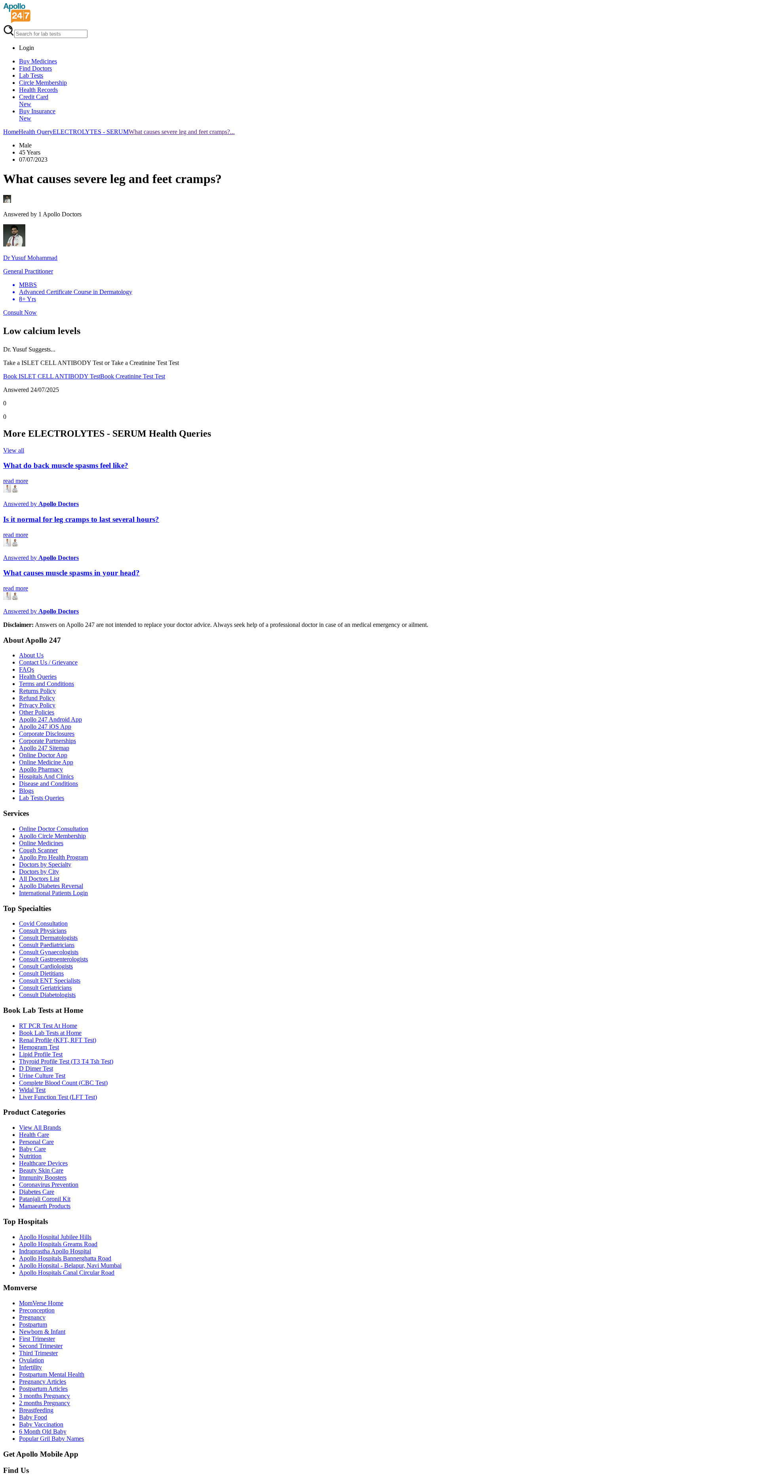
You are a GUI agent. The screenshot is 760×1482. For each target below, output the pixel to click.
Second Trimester (41, 1346)
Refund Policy (37, 698)
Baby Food (33, 1417)
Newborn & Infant (42, 1331)
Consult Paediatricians (46, 945)
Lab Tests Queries (41, 797)
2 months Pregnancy (44, 1403)
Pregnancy (32, 1317)
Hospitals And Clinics (46, 776)
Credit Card (33, 100)
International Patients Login (53, 893)
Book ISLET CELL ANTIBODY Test (51, 376)
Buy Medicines (38, 61)
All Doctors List (39, 878)
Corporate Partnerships (47, 740)
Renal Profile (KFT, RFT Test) (57, 1040)
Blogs (26, 790)
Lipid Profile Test (41, 1054)
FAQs (26, 669)
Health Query (36, 131)
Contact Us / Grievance (48, 662)
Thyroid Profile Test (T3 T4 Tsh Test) (66, 1061)
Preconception (37, 1310)
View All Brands (40, 1127)
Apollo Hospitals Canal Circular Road (66, 1272)
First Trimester (37, 1338)
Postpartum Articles (43, 1388)
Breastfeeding (36, 1410)
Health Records (38, 89)
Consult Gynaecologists (48, 952)
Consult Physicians (42, 930)
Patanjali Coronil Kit (44, 1199)
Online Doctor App (43, 755)
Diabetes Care (36, 1191)
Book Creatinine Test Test (132, 376)
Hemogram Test (39, 1047)
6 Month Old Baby (42, 1431)
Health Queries (38, 676)
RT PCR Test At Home (48, 1025)
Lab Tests (31, 75)
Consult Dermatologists (48, 937)
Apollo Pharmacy (41, 769)
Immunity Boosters (42, 1177)
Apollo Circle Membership (52, 836)
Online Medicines (41, 843)
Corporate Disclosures (46, 733)
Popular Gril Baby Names (51, 1438)
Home (11, 131)
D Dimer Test (36, 1068)
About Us (31, 655)
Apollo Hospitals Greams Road (58, 1244)
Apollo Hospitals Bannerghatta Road (65, 1258)
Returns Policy (37, 691)
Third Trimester (38, 1353)
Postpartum (33, 1324)
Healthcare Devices (43, 1163)
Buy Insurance (37, 115)
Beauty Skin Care (41, 1170)
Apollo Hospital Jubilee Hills (55, 1237)
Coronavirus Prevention (48, 1184)
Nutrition (30, 1156)
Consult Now (20, 312)
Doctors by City (39, 871)
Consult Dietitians (41, 973)
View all (13, 450)
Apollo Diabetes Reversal (51, 885)
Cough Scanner (38, 850)
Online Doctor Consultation (53, 828)
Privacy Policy (37, 705)
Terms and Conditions (46, 683)
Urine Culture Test (42, 1075)
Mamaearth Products (44, 1206)
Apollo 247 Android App (50, 719)
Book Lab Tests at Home (50, 1032)
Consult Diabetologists (47, 994)
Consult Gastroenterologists (53, 959)
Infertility (30, 1367)
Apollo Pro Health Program (53, 857)
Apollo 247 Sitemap (44, 748)
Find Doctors (35, 68)
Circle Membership (43, 82)
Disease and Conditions (48, 783)
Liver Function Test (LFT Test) (58, 1097)
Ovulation (31, 1360)
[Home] (17, 20)
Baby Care (32, 1149)
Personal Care (36, 1141)
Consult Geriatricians (45, 987)
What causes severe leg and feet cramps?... (182, 131)
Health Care (34, 1134)
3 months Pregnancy (44, 1395)
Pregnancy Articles (42, 1381)
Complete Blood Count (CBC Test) (63, 1082)
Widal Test (32, 1090)
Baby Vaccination (41, 1424)
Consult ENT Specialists (49, 980)
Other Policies (36, 712)
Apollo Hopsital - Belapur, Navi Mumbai (70, 1265)
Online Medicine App (46, 762)
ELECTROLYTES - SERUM (91, 131)
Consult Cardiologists (46, 966)
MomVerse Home (41, 1303)
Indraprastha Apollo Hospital (55, 1251)
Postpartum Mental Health (51, 1374)
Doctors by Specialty (45, 864)
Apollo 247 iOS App (45, 726)
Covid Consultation (43, 923)
